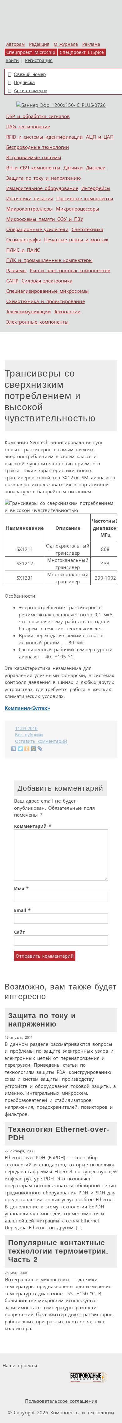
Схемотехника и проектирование (45, 301)
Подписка (24, 82)
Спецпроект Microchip (30, 52)
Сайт (19, 932)
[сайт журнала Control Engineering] (19, 1389)
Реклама (91, 44)
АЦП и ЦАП (100, 137)
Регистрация (39, 60)
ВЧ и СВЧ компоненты (33, 167)
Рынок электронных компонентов (70, 270)
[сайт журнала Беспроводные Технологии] (88, 1377)
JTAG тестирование (28, 126)
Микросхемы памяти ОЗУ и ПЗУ (44, 219)
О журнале (66, 44)
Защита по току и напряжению (43, 178)
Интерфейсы (95, 188)
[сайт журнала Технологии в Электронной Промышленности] (101, 1365)
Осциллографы (23, 239)
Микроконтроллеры (29, 209)
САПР (12, 280)
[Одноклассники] (27, 749)
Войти (12, 60)
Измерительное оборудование (42, 188)
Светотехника (87, 229)
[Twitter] (20, 749)
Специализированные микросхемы (47, 291)
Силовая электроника (47, 280)
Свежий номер (30, 74)
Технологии (67, 311)
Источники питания (29, 198)
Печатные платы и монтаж (76, 239)
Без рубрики (29, 735)
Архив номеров (30, 90)
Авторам (15, 44)
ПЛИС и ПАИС (23, 250)
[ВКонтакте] (14, 749)
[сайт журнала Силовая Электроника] (60, 1365)
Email (22, 910)
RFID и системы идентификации (44, 137)
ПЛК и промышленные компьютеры (49, 260)
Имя (21, 888)
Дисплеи (96, 167)
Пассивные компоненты (84, 198)
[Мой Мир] (33, 749)
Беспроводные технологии (37, 147)
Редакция (39, 44)
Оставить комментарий (41, 741)
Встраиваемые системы (33, 157)
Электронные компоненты (37, 322)
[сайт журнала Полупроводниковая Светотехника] (39, 1377)
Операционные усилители (37, 229)
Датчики (73, 167)
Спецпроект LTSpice (82, 52)
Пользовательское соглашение (61, 1401)
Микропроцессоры (77, 209)
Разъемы (16, 270)
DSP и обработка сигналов (38, 116)
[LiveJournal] (40, 749)
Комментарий (32, 826)
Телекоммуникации (28, 311)
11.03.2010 (26, 728)
